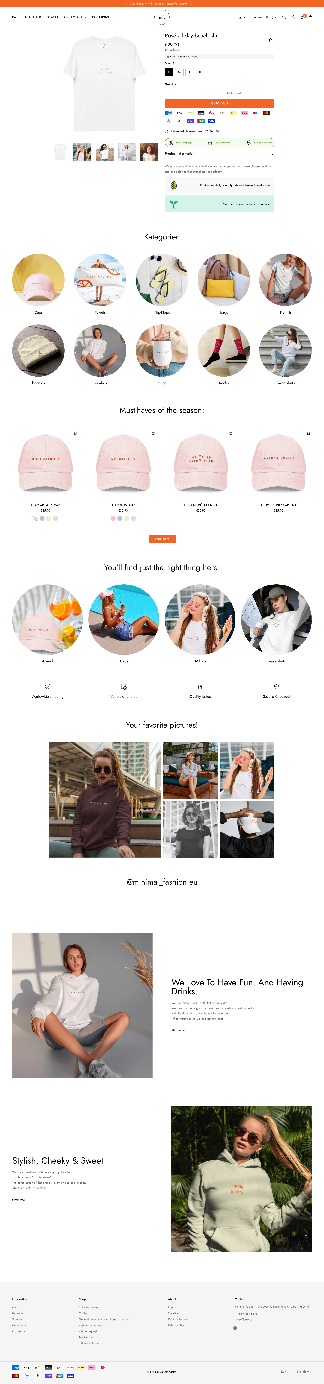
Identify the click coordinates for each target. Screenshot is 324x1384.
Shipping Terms (88, 1307)
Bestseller (33, 17)
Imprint (172, 1307)
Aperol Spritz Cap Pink (278, 505)
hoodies (100, 383)
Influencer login (89, 1343)
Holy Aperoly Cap (45, 505)
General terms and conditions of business (105, 1319)
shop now (18, 1199)
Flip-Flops (162, 312)
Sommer (52, 17)
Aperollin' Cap (123, 505)
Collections (73, 17)
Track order (86, 1337)
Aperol (47, 661)
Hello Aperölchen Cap (200, 505)
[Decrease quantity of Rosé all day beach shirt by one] (169, 93)
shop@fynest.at (244, 1319)
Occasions (100, 17)
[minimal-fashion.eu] (162, 17)
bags (224, 312)
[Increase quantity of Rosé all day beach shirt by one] (185, 93)
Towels (100, 312)
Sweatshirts (286, 383)
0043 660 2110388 (247, 1314)
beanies (38, 383)
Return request (88, 1331)
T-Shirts (285, 312)
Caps (15, 17)
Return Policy (176, 1325)
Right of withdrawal (91, 1325)
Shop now (177, 1030)
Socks (224, 383)
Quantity (170, 84)
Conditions (175, 1313)
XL (200, 72)
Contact (84, 1313)
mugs (162, 383)
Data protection (178, 1319)
